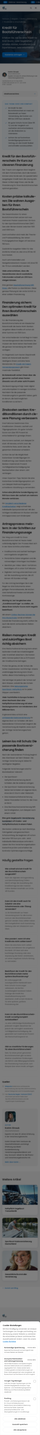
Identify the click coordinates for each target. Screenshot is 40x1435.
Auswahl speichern (20, 1424)
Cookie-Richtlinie (9, 1341)
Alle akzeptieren (20, 1430)
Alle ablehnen (20, 1419)
